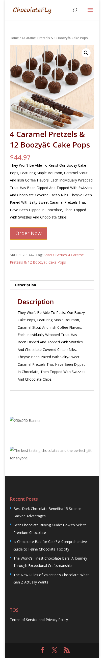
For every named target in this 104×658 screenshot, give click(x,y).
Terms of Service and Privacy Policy (39, 619)
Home (14, 37)
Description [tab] (25, 284)
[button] (86, 52)
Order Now (28, 233)
